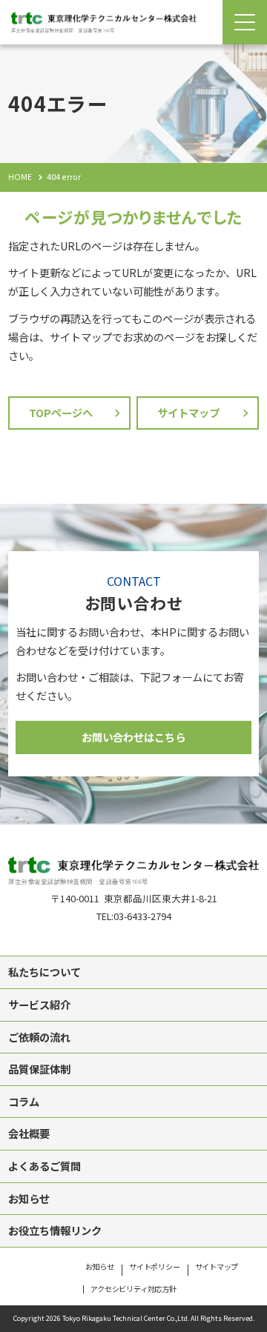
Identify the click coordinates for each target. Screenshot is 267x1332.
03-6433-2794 (142, 916)
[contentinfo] (133, 1078)
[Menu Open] (244, 22)
